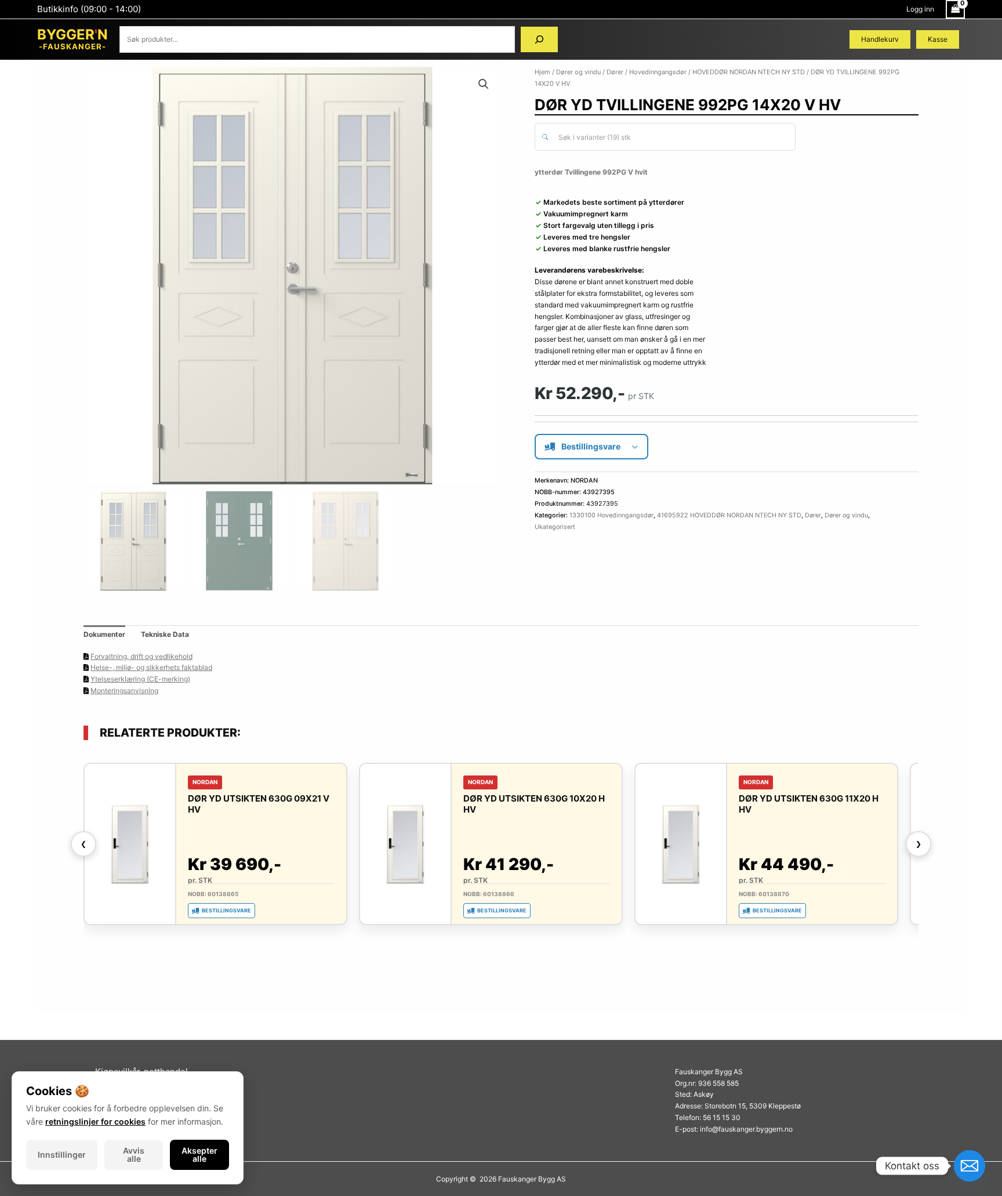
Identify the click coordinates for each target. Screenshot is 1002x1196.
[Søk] (539, 39)
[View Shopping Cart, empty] (955, 9)
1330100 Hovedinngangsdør (611, 515)
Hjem (542, 72)
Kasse (937, 39)
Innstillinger (62, 1154)
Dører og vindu (578, 72)
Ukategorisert (555, 527)
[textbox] (672, 137)
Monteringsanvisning (124, 690)
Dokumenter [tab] (104, 634)
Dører (615, 72)
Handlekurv (880, 39)
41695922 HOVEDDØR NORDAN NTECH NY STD (729, 515)
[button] (483, 84)
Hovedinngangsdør (658, 72)
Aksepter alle (199, 1155)
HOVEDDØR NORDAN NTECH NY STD (748, 72)
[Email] (969, 1165)
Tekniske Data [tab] (165, 634)
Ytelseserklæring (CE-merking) (140, 679)
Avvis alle (133, 1155)
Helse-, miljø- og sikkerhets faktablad (151, 667)
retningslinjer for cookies (95, 1121)
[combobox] (665, 137)
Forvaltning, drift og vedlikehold (141, 656)
